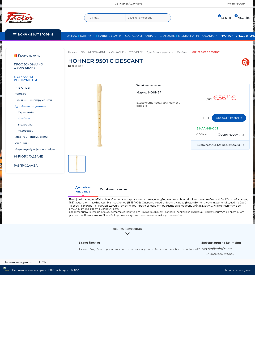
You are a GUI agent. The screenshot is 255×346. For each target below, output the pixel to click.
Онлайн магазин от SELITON (24, 262)
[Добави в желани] (245, 89)
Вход (92, 249)
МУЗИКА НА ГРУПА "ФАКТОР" (197, 35)
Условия (175, 249)
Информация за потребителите (148, 249)
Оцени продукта (231, 134)
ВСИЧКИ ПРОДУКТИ (92, 52)
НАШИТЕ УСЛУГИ (109, 35)
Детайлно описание (83, 189)
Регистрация (105, 249)
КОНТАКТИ (87, 35)
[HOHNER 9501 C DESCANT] (99, 145)
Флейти (182, 52)
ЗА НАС (72, 35)
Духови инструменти (160, 52)
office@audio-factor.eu (219, 248)
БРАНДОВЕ (167, 35)
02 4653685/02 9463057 (129, 3)
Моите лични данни (238, 270)
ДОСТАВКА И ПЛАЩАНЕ (140, 35)
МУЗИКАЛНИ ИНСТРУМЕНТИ (125, 52)
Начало (72, 52)
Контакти (187, 249)
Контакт (120, 249)
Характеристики (113, 189)
